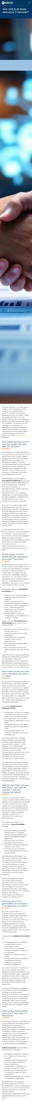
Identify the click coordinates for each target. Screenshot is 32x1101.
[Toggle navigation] (29, 3)
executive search (20, 435)
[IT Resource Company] (7, 2)
